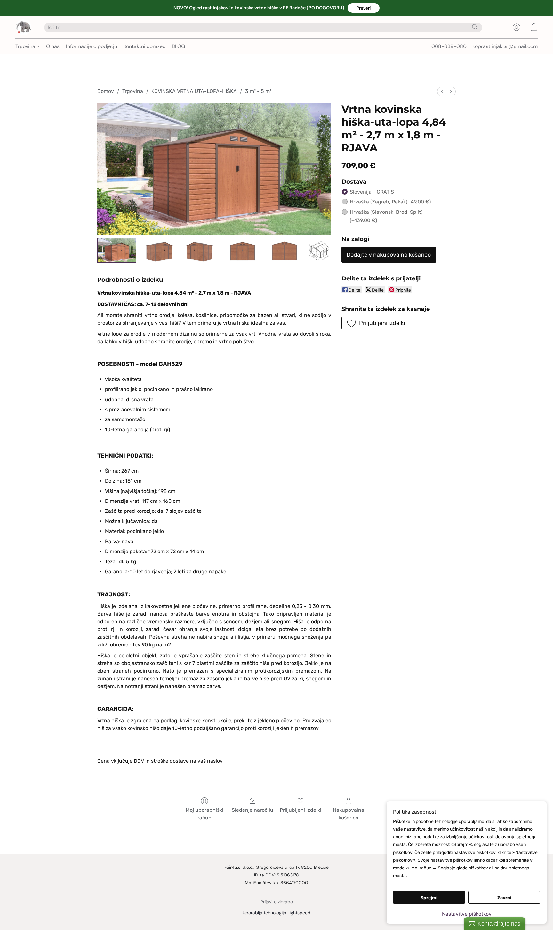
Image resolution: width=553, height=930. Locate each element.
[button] (364, 8)
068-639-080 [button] (449, 46)
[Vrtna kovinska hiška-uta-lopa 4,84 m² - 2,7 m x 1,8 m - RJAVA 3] (241, 250)
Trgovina (25, 46)
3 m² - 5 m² (258, 91)
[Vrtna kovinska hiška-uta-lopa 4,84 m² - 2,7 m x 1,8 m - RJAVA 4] (283, 250)
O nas (53, 46)
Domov (105, 91)
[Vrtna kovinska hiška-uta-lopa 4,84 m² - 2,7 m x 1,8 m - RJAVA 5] (318, 250)
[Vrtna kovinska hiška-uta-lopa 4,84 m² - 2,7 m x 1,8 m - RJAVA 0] (116, 250)
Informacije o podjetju (91, 46)
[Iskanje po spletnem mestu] (475, 26)
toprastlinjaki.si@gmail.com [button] (505, 46)
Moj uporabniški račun (204, 814)
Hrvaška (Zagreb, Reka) (390, 202)
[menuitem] (441, 91)
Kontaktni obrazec (144, 46)
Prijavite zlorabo (276, 902)
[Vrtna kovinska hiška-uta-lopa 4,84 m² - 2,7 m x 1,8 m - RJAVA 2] (200, 250)
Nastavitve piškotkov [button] (467, 914)
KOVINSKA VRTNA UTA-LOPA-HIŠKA (194, 91)
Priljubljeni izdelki (300, 810)
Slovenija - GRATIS (372, 192)
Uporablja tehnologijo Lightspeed (276, 913)
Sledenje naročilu (252, 810)
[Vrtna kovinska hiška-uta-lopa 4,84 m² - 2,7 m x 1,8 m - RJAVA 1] (158, 250)
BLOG (178, 46)
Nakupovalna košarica (348, 814)
